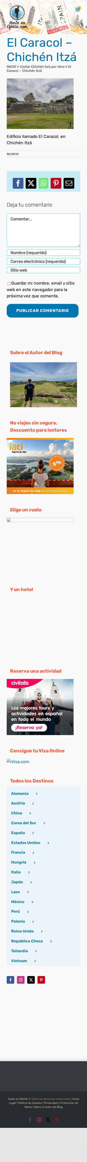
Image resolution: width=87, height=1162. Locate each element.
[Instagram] (21, 980)
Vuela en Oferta (18, 1098)
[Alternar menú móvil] (78, 9)
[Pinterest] (41, 980)
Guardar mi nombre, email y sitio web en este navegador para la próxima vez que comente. (41, 289)
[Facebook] (10, 980)
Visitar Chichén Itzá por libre (42, 67)
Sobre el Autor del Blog (48, 1107)
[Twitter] (31, 980)
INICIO (11, 67)
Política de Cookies (30, 1103)
